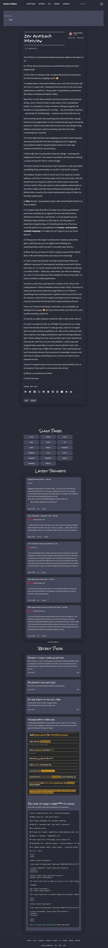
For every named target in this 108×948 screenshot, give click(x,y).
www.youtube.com (39, 520)
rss (49, 3)
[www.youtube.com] (29, 519)
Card (64, 945)
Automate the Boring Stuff (42, 301)
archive (42, 3)
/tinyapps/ (64, 448)
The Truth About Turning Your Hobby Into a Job (43, 544)
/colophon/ (31, 458)
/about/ (48, 463)
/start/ (65, 453)
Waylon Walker (10, 3)
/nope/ (48, 442)
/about (29, 940)
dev (38, 600)
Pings (58, 648)
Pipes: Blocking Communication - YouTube (41, 579)
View (78, 672)
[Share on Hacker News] (62, 392)
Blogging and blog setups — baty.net (39, 479)
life (38, 572)
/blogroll (48, 940)
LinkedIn (77, 940)
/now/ (48, 453)
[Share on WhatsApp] (39, 392)
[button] (53, 18)
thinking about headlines (41, 719)
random (66, 3)
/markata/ (48, 458)
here (36, 378)
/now (34, 940)
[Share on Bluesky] (30, 392)
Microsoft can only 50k (41, 682)
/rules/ (31, 448)
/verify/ (48, 437)
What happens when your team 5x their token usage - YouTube (47, 607)
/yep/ (31, 442)
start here (31, 3)
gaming (39, 537)
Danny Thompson (64, 268)
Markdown (50, 945)
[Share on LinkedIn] (34, 392)
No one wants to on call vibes (44, 699)
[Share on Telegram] (48, 392)
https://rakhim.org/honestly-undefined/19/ (43, 502)
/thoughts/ (31, 463)
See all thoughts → (53, 642)
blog (38, 509)
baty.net (30, 483)
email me (43, 313)
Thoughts (57, 471)
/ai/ (65, 442)
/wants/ (48, 448)
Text (55, 945)
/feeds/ (64, 458)
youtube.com (33, 547)
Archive (8, 16)
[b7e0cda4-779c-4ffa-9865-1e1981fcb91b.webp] (53, 763)
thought (44, 509)
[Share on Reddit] (57, 392)
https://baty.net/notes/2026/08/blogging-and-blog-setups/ (46, 499)
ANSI (60, 945)
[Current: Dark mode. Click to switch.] (102, 4)
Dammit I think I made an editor (46, 658)
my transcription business (71, 109)
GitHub (71, 940)
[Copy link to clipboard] (71, 392)
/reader (55, 940)
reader (56, 3)
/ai (60, 940)
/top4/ (65, 437)
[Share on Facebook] (44, 392)
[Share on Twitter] (25, 392)
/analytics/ (31, 453)
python (33, 400)
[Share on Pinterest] (53, 392)
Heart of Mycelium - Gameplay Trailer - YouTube (43, 516)
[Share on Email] (66, 392)
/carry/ (31, 437)
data (26, 400)
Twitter (65, 940)
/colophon (41, 940)
